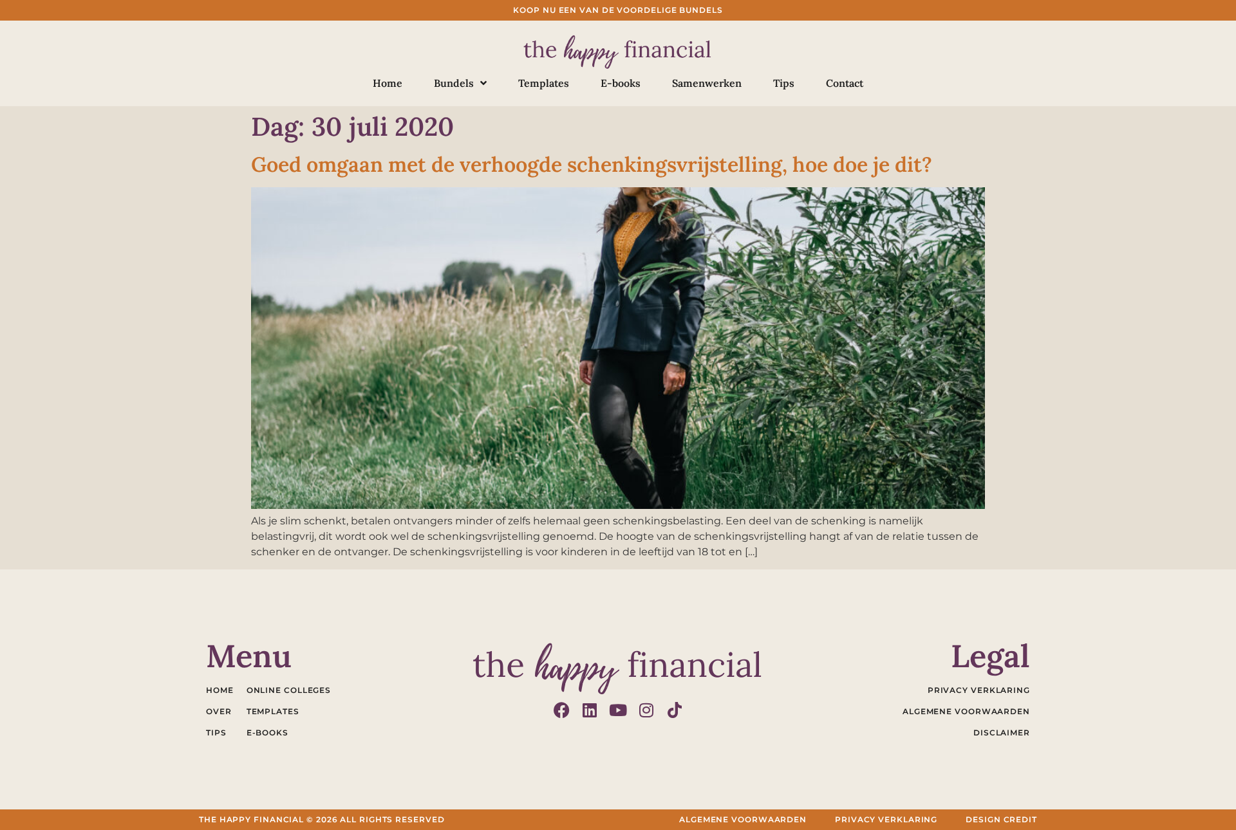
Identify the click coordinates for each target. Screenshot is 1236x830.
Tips (783, 83)
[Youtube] (618, 710)
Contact (844, 83)
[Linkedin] (590, 710)
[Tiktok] (675, 710)
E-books (621, 83)
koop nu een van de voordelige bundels (617, 10)
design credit (1001, 819)
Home (387, 83)
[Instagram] (647, 710)
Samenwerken (707, 83)
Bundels (454, 83)
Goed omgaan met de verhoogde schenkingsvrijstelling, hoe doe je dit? (591, 164)
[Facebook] (562, 710)
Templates (543, 83)
